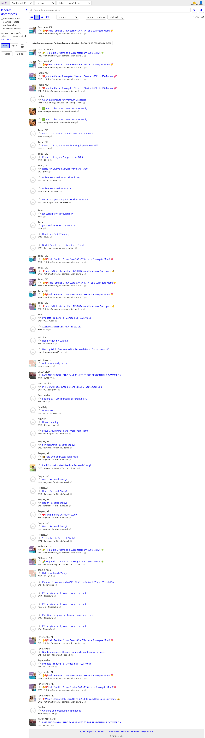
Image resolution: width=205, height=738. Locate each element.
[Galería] (42, 17)
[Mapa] (47, 17)
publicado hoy (10, 25)
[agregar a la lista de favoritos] (39, 30)
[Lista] (31, 17)
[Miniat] (37, 17)
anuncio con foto (11, 21)
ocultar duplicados (12, 28)
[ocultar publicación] (85, 34)
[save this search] (201, 10)
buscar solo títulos (11, 18)
